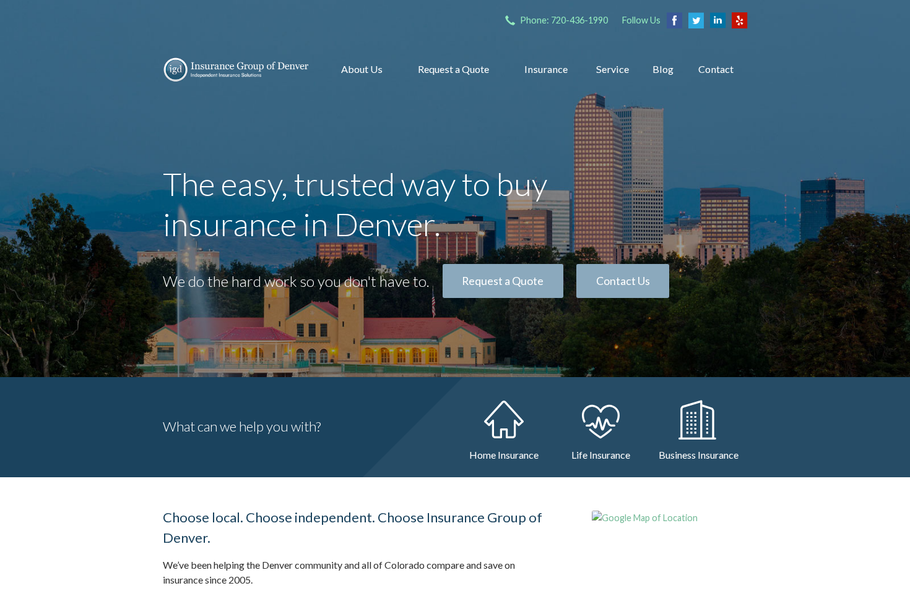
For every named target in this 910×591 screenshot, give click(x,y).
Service (612, 69)
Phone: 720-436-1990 (564, 20)
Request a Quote (453, 69)
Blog (663, 69)
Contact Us (623, 280)
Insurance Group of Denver (235, 69)
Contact (716, 69)
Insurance (546, 69)
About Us (362, 69)
